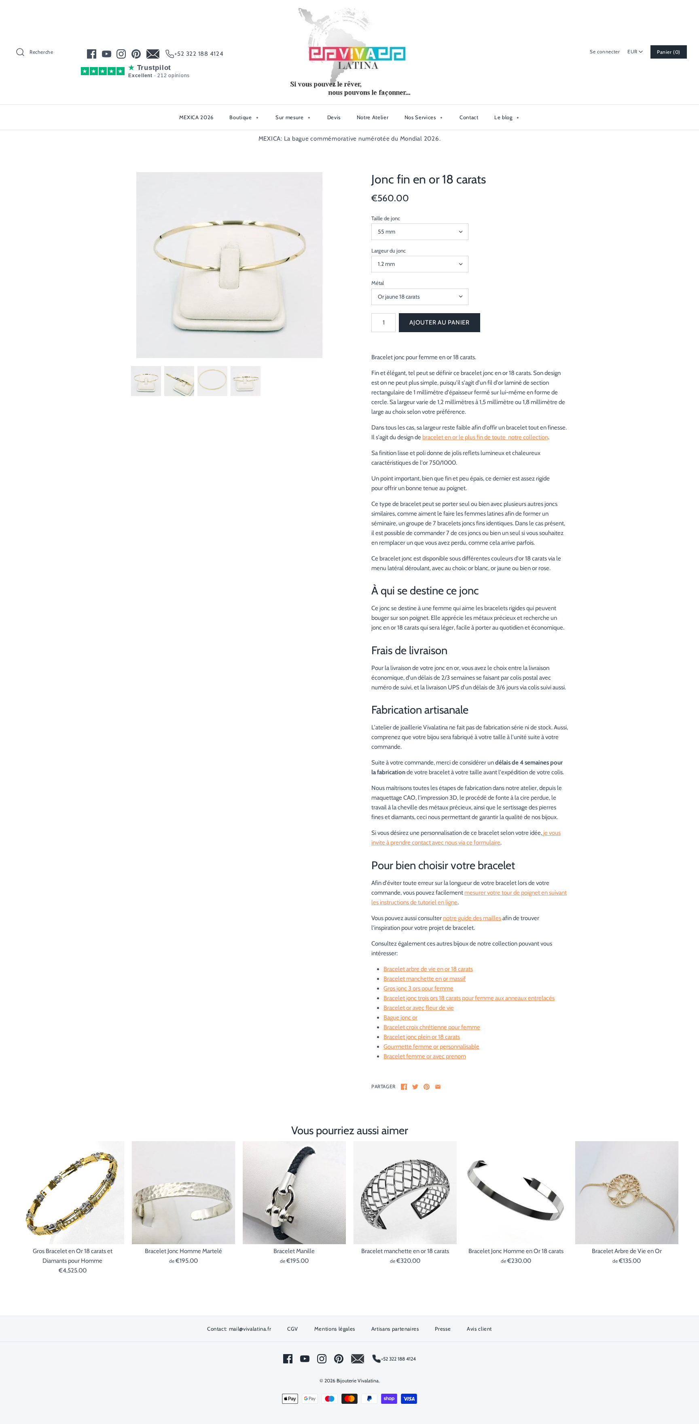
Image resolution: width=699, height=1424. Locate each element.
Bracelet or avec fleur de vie (418, 1007)
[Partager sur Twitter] (415, 1087)
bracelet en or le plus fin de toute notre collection (485, 437)
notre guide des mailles (472, 918)
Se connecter (605, 51)
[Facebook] (91, 54)
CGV (292, 1328)
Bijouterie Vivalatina (358, 1381)
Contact (469, 117)
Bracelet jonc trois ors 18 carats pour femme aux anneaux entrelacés (469, 998)
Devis (334, 117)
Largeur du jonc (388, 250)
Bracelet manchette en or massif (424, 978)
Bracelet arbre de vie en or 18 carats (428, 969)
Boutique (243, 117)
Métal (377, 283)
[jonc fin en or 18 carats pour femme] (229, 265)
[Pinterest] (136, 54)
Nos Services (424, 117)
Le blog (506, 117)
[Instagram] (121, 54)
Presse (443, 1328)
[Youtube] (106, 54)
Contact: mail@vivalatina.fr (239, 1328)
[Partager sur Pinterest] (427, 1087)
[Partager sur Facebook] (404, 1087)
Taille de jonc (385, 218)
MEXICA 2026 (196, 117)
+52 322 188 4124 (199, 53)
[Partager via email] (438, 1087)
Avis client (479, 1328)
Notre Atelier (372, 117)
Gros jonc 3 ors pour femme (418, 988)
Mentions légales (334, 1328)
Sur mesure (292, 117)
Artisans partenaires (395, 1328)
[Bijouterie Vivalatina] (349, 13)
